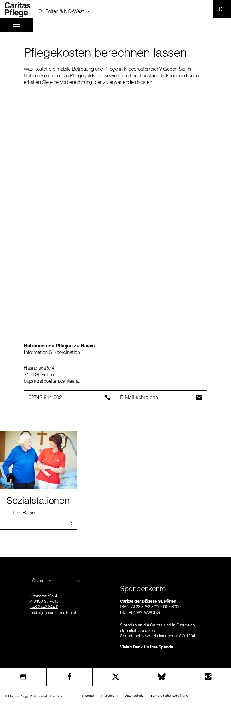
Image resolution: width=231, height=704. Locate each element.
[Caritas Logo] (21, 9)
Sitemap (88, 695)
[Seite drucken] (23, 677)
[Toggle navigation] (16, 25)
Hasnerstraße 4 (39, 368)
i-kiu (59, 696)
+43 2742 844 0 (44, 606)
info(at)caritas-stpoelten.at (53, 612)
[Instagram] (208, 677)
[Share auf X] (116, 677)
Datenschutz (133, 695)
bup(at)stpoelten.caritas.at (52, 381)
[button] (64, 9)
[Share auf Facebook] (70, 677)
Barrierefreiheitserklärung (169, 695)
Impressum (109, 695)
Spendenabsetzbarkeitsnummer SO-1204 (157, 635)
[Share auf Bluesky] (162, 677)
